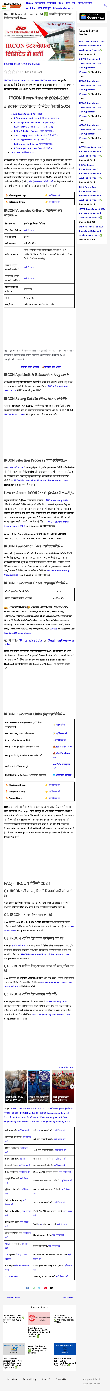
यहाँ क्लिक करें (54, 195)
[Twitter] (39, 1287)
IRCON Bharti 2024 (14, 414)
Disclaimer (12, 1379)
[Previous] (6, 1086)
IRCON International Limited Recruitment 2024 (41, 480)
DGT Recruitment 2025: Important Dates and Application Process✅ (91, 151)
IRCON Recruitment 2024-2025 (21, 80)
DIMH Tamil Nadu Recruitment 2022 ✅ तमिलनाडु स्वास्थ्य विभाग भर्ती (37, 1349)
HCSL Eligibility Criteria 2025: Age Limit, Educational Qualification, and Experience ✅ (12, 1363)
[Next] (72, 1086)
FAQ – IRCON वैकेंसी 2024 (22, 152)
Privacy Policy (29, 1379)
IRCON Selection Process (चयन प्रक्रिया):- (34, 131)
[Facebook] (27, 1287)
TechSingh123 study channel (17, 633)
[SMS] (51, 1287)
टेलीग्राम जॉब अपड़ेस (52, 367)
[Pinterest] (45, 1287)
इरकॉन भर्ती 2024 (15, 467)
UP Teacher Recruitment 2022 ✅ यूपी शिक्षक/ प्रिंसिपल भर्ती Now (64, 1318)
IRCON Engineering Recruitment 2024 (51, 1014)
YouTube (52, 628)
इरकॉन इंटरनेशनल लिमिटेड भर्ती (40, 181)
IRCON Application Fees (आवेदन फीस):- (32, 139)
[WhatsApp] (33, 1287)
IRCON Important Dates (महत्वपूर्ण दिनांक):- (34, 144)
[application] (71, 8)
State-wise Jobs (31, 640)
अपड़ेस (64, 746)
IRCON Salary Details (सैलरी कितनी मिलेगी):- (34, 126)
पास (38, 1130)
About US (46, 1379)
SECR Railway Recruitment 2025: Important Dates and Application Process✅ (39, 1332)
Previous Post (11, 1297)
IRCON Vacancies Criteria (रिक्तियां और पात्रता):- (36, 118)
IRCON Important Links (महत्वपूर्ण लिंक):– (33, 148)
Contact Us (61, 1379)
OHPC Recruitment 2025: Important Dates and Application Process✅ (92, 45)
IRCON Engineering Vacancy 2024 (53, 1121)
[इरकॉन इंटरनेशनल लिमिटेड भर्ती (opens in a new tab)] (57, 80)
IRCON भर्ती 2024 (48, 80)
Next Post (69, 1297)
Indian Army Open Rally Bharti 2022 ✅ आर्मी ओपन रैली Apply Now (13, 1318)
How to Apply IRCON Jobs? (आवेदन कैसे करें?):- (36, 135)
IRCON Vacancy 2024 (57, 500)
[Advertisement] (39, 330)
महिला (8, 1243)
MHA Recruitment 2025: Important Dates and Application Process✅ (91, 231)
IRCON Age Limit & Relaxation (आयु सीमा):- (35, 122)
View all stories (67, 1067)
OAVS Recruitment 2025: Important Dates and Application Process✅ (92, 213)
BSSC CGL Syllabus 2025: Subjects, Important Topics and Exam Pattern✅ (65, 1361)
